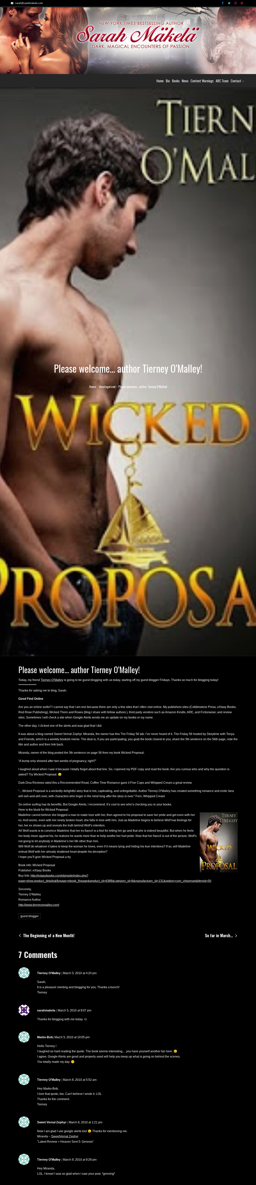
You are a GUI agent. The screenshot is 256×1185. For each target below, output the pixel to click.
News (185, 80)
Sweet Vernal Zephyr (51, 1122)
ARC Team (222, 80)
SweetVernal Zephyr (64, 1136)
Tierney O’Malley (52, 680)
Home (160, 80)
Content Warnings (202, 80)
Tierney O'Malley (49, 973)
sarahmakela (46, 1010)
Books (176, 80)
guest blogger (29, 916)
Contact (236, 80)
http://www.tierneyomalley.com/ (38, 904)
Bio (168, 80)
